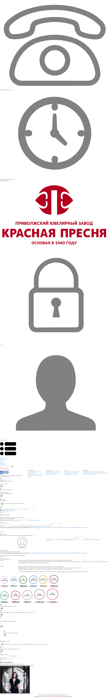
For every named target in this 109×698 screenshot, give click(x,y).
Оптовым (53, 471)
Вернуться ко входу (37, 520)
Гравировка (67, 474)
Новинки (1, 461)
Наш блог (53, 474)
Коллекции (2, 460)
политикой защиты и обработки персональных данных (74, 527)
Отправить (2, 512)
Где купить (2, 462)
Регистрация (2, 440)
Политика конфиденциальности (89, 471)
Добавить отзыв (3, 556)
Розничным (48, 471)
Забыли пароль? (11, 510)
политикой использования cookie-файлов (62, 696)
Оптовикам (2, 463)
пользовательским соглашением (53, 527)
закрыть (23, 503)
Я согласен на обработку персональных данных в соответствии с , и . (44, 527)
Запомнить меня (4, 510)
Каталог (1, 457)
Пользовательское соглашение (97, 473)
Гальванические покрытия (74, 471)
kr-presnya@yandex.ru (4, 476)
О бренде (30, 471)
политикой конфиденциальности (38, 527)
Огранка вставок (68, 473)
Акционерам (34, 473)
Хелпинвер (30, 474)
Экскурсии (67, 471)
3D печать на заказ (73, 474)
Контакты (30, 473)
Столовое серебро (4, 458)
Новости (39, 471)
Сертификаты (3, 465)
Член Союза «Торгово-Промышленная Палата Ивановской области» (35, 475)
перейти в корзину (4, 483)
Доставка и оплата (53, 473)
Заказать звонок (10, 89)
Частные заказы (75, 473)
